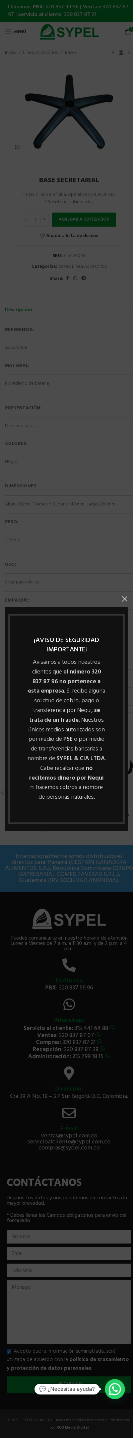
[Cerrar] (124, 598)
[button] (115, 1389)
